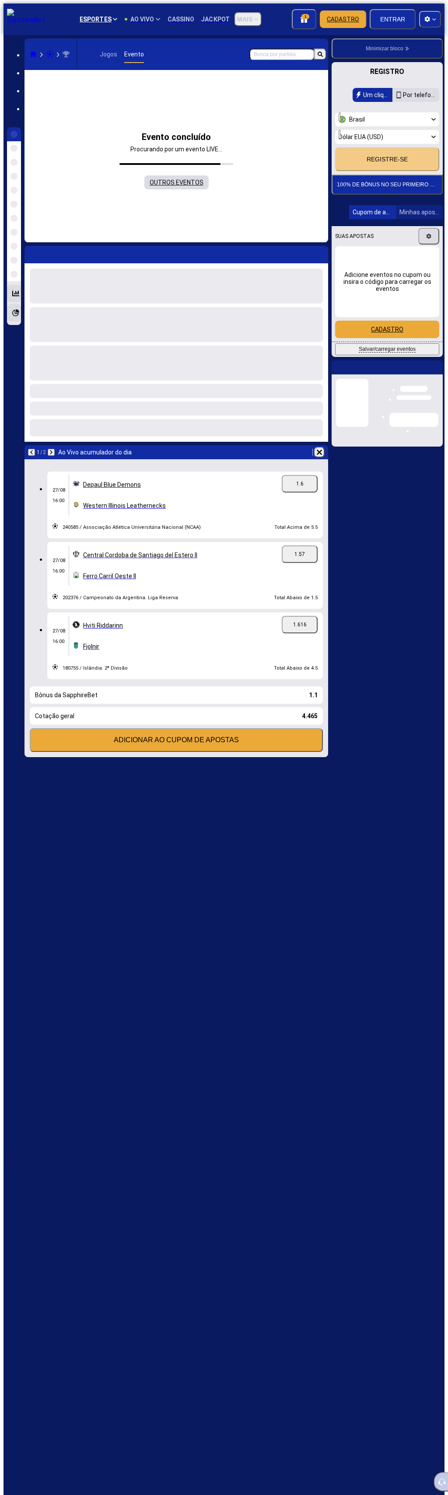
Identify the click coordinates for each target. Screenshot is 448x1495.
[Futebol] (50, 54)
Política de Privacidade (393, 156)
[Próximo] (51, 252)
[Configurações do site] (430, 19)
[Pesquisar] (320, 54)
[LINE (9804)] (33, 54)
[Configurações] (428, 259)
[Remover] (319, 253)
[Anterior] (31, 252)
